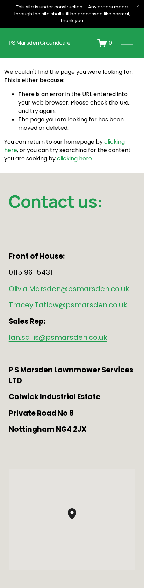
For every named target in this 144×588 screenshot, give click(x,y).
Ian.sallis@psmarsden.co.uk (58, 337)
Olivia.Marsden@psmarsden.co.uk (69, 289)
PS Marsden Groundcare (40, 42)
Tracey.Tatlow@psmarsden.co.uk (68, 305)
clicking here (74, 159)
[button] (137, 6)
